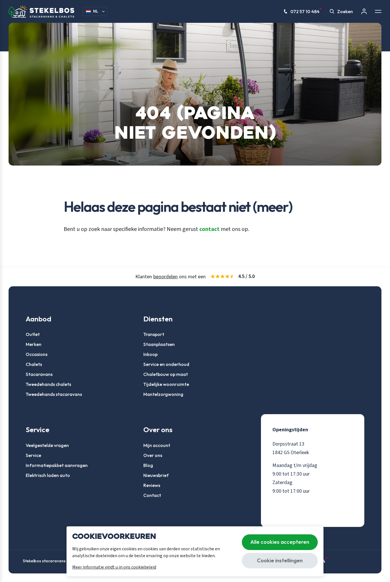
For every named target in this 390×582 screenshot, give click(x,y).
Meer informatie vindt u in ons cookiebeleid (114, 567)
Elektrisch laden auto (48, 475)
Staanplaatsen (159, 344)
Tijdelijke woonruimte (166, 384)
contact (209, 229)
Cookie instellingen (280, 560)
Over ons (152, 455)
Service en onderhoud (166, 364)
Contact (152, 495)
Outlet (33, 334)
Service (33, 455)
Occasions (36, 354)
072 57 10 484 (304, 11)
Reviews (151, 485)
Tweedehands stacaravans (54, 394)
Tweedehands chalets (48, 384)
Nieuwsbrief (156, 475)
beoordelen (165, 276)
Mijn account (156, 445)
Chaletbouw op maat (165, 374)
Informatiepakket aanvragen (57, 465)
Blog (148, 465)
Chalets (34, 364)
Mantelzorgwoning (163, 394)
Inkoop (150, 354)
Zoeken (345, 11)
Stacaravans (39, 374)
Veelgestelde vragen (47, 445)
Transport (153, 334)
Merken (33, 344)
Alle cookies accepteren (279, 541)
